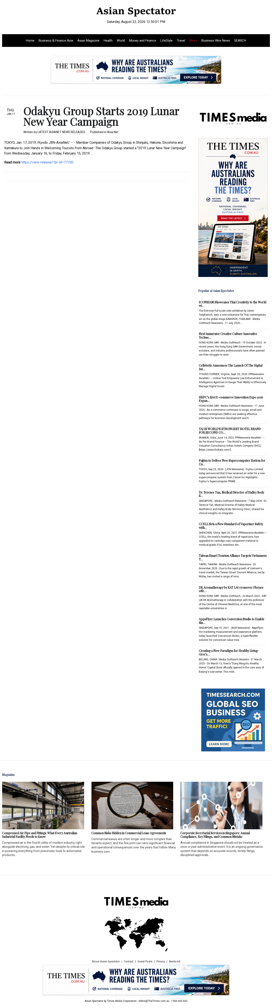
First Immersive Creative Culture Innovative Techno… (228, 335)
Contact (128, 961)
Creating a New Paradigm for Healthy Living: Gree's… (228, 652)
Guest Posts (144, 961)
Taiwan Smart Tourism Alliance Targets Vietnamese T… (233, 557)
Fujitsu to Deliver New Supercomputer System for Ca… (232, 462)
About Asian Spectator (106, 961)
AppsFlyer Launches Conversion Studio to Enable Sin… (231, 621)
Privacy (160, 961)
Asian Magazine (88, 40)
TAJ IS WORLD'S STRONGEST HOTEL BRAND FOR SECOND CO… (230, 430)
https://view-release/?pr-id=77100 (47, 162)
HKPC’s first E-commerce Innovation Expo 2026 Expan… (231, 399)
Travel (181, 40)
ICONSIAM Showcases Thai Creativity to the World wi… (232, 304)
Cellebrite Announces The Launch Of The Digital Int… (230, 367)
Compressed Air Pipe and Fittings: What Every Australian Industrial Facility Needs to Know (39, 835)
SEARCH (240, 40)
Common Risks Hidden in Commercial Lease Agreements (128, 833)
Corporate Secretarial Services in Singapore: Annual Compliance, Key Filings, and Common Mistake (215, 835)
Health (108, 40)
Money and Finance (142, 40)
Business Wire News (215, 40)
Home (30, 40)
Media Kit (174, 961)
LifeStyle (166, 40)
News (193, 40)
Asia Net (112, 132)
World (121, 40)
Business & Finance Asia (56, 40)
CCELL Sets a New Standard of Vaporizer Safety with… (231, 526)
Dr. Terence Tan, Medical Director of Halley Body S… (231, 494)
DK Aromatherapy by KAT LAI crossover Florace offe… (231, 589)
